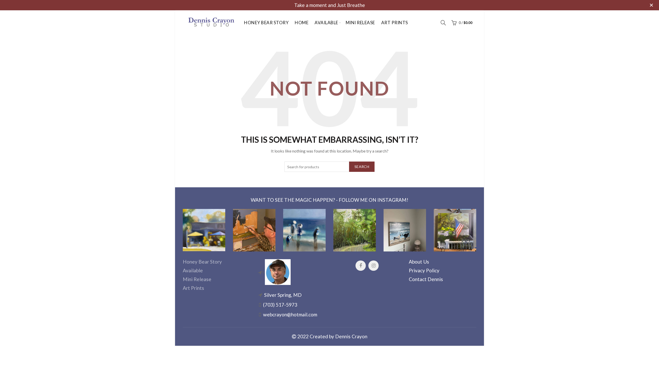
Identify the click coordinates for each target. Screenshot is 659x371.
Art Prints (394, 22)
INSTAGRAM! (392, 200)
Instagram (373, 265)
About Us (419, 262)
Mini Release (360, 22)
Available (326, 22)
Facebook (360, 265)
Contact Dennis (426, 279)
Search (361, 166)
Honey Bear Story (266, 22)
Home (301, 22)
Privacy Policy (424, 270)
